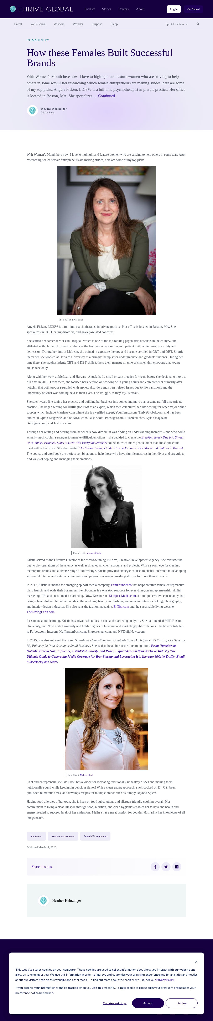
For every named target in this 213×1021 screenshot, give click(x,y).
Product (89, 9)
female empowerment (63, 836)
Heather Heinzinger (54, 108)
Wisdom (59, 24)
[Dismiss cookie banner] (196, 961)
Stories (106, 9)
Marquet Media (94, 553)
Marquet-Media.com (122, 595)
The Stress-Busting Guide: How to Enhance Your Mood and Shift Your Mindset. (131, 448)
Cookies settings (114, 1003)
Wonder (78, 24)
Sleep (114, 24)
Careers (124, 9)
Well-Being (37, 24)
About (140, 9)
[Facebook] (155, 866)
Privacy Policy (165, 979)
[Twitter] (166, 866)
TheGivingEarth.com (40, 612)
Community (38, 40)
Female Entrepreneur (95, 836)
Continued (106, 96)
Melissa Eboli (86, 775)
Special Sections (175, 24)
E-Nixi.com (121, 606)
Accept (148, 1003)
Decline (182, 1003)
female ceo (36, 836)
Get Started (193, 9)
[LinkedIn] (176, 866)
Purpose (97, 24)
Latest (18, 24)
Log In (173, 9)
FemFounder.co (122, 585)
